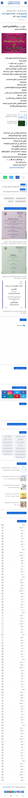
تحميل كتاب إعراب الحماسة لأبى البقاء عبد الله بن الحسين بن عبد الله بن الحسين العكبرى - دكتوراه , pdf (14, 242)
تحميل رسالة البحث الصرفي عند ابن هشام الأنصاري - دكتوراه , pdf (14, 312)
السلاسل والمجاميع (11, 11)
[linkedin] (5, 396)
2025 (23, 550)
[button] (17, 177)
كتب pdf (10, 201)
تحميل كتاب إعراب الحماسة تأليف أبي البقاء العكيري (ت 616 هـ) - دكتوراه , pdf (14, 277)
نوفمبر (21, 582)
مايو (22, 536)
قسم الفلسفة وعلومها (20, 454)
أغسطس (21, 528)
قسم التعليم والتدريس (7, 448)
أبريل (22, 539)
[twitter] (17, 392)
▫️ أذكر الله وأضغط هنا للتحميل (17, 167)
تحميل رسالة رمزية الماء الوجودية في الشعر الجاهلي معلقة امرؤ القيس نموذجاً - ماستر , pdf (11, 115)
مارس (21, 541)
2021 (23, 659)
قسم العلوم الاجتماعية (20, 451)
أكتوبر (22, 585)
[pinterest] (17, 396)
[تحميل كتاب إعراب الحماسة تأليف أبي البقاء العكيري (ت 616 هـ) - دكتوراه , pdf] (14, 260)
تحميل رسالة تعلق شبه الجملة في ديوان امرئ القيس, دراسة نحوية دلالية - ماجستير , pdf (11, 122)
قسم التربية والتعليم (20, 448)
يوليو (22, 530)
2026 (23, 525)
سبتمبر (21, 588)
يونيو (22, 533)
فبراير (22, 544)
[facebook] (23, 392)
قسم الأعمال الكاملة (19, 201)
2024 (23, 577)
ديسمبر (21, 552)
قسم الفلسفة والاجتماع (7, 451)
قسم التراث (20, 445)
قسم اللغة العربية (7, 454)
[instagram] (11, 392)
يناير (22, 547)
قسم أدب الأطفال (7, 439)
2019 (23, 725)
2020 (23, 689)
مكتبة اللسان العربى (6, 787)
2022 (23, 635)
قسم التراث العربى (7, 445)
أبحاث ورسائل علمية (21, 11)
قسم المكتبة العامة (20, 457)
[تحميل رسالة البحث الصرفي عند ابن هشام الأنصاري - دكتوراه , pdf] (14, 295)
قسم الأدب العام (20, 442)
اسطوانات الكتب (7, 436)
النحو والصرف (20, 439)
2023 (23, 613)
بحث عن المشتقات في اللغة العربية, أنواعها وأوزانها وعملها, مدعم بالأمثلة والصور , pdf (10, 470)
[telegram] (23, 396)
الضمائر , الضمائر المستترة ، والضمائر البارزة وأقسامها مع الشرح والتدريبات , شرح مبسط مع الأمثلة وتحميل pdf (10, 478)
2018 (23, 761)
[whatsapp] (11, 396)
